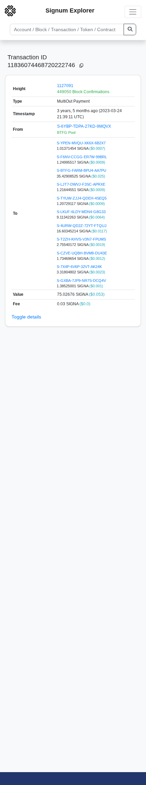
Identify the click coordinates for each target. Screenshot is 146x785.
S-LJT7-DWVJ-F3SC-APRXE (81, 184)
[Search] (130, 29)
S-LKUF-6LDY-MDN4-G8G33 (81, 212)
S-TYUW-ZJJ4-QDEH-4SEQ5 (82, 198)
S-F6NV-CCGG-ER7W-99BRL (82, 157)
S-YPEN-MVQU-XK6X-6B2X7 (81, 143)
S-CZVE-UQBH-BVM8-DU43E (82, 253)
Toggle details (26, 316)
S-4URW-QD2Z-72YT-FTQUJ (82, 226)
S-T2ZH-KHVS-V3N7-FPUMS (81, 239)
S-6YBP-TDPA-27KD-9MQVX (84, 126)
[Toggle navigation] (133, 12)
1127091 (65, 85)
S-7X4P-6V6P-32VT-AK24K (79, 267)
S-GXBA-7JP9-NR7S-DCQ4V (81, 280)
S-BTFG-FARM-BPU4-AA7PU (81, 170)
